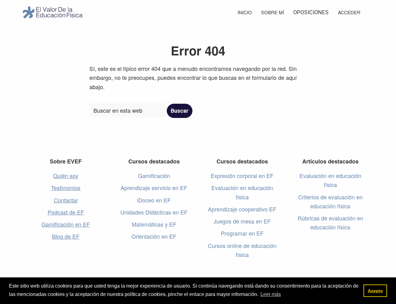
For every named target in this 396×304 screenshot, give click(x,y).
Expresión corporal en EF (242, 176)
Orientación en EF (153, 236)
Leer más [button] (270, 294)
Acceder (349, 12)
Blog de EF (66, 236)
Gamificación (154, 176)
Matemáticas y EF (154, 224)
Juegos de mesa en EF (242, 221)
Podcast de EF (66, 212)
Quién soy (65, 176)
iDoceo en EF (154, 200)
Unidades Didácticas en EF (153, 212)
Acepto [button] (375, 290)
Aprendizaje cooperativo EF (242, 209)
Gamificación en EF (65, 224)
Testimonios (65, 188)
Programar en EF (242, 233)
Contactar (66, 200)
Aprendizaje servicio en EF (154, 188)
